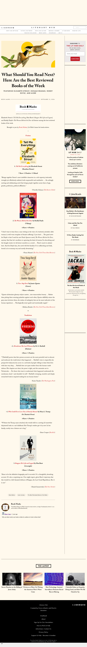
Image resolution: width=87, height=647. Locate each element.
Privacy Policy (43, 632)
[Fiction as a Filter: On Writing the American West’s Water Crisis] (32, 582)
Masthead (43, 616)
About (43, 619)
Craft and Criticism (12, 30)
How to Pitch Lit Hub (43, 626)
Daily (75, 152)
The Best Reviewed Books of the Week (37, 495)
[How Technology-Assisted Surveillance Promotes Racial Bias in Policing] (54, 582)
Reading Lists (76, 30)
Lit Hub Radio (66, 30)
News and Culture (40, 30)
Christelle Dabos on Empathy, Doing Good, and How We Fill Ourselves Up (75, 589)
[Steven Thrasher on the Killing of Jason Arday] (11, 582)
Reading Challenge (30, 32)
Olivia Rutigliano (76, 216)
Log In (60, 32)
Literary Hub (43, 27)
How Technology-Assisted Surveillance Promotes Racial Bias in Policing (54, 589)
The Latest (43, 566)
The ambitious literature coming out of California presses (75, 166)
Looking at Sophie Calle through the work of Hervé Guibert (75, 174)
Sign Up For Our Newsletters (43, 622)
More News (75, 181)
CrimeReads (52, 32)
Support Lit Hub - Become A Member (43, 635)
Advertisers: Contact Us (43, 629)
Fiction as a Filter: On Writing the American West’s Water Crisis (33, 589)
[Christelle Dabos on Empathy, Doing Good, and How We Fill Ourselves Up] (75, 582)
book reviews (21, 495)
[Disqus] (28, 532)
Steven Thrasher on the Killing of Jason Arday (11, 588)
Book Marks (42, 32)
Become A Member (54, 30)
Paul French (76, 228)
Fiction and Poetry (27, 30)
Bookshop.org (42, 641)
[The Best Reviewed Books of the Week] (76, 269)
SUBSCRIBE (75, 59)
